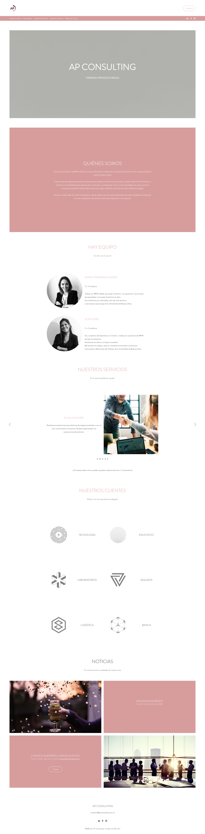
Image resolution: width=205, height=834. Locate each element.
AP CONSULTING (103, 806)
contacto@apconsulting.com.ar (69, 759)
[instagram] (194, 18)
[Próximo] (195, 424)
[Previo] (10, 424)
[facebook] (191, 18)
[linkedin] (187, 18)
